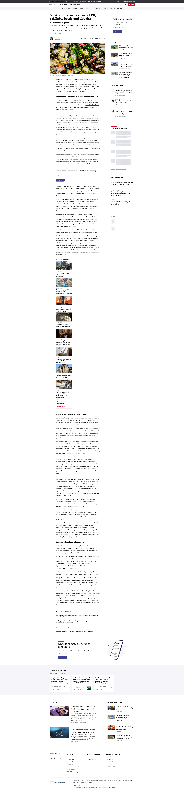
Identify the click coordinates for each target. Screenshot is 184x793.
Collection (81, 8)
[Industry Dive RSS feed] (60, 758)
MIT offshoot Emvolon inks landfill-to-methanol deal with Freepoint (126, 56)
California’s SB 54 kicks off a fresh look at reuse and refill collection (83, 709)
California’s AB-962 (74, 102)
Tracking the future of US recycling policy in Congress (72, 621)
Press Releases (77, 4)
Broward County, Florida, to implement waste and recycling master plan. (121, 193)
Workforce (75, 8)
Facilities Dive (67, 1)
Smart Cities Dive (83, 1)
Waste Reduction (117, 8)
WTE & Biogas (105, 8)
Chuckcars (58, 75)
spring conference (80, 79)
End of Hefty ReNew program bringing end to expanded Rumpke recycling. (122, 202)
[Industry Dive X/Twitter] (57, 758)
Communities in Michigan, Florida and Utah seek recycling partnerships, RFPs (126, 65)
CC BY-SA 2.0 (70, 75)
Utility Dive (90, 1)
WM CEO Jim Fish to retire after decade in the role (126, 47)
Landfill (86, 8)
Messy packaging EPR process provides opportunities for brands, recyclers (126, 75)
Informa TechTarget (98, 780)
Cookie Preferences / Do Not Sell (106, 787)
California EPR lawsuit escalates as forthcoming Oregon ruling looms (124, 737)
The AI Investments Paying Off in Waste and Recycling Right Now (125, 92)
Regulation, (65, 631)
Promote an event (120, 234)
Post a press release (121, 169)
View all (113, 120)
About (69, 757)
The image (52, 75)
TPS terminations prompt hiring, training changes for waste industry (125, 727)
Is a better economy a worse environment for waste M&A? (83, 731)
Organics (98, 8)
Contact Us (70, 762)
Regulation (68, 8)
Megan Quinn (57, 37)
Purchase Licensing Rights (74, 767)
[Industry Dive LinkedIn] (51, 758)
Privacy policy (76, 787)
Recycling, (72, 631)
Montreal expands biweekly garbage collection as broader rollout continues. (122, 184)
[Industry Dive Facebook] (54, 758)
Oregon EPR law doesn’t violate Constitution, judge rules (124, 708)
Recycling (92, 8)
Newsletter (70, 764)
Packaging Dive (75, 1)
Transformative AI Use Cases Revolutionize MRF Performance (124, 102)
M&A (63, 8)
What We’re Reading (72, 772)
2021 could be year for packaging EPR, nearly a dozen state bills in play (77, 615)
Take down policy (92, 787)
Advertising (89, 757)
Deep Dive (60, 4)
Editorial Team (71, 759)
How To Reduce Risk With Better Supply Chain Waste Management (124, 113)
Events (70, 4)
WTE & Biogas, (79, 631)
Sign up (132, 4)
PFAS (111, 8)
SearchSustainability (97, 1)
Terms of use (84, 787)
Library (66, 4)
